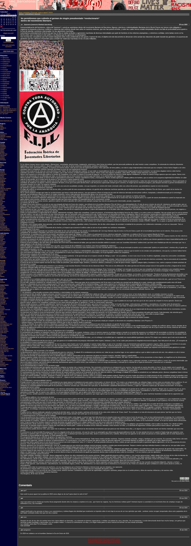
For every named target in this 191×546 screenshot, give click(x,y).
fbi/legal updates (5, 383)
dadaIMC (2, 394)
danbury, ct (3, 304)
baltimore (3, 292)
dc (1, 305)
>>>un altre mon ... (6, 97)
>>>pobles (3, 91)
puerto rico (3, 247)
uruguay (2, 256)
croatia (2, 185)
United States (4, 285)
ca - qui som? (4, 113)
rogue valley (4, 344)
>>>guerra (3, 79)
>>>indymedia (4, 83)
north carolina (4, 331)
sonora (2, 253)
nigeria (2, 138)
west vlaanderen (5, 230)
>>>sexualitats (4, 95)
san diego (3, 345)
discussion (3, 381)
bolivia (2, 236)
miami (2, 320)
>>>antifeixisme (5, 62)
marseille (3, 207)
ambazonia (3, 134)
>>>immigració (4, 81)
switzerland (3, 226)
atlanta (2, 289)
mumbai (2, 282)
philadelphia (4, 337)
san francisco (4, 347)
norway (2, 213)
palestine (3, 373)
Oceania (2, 260)
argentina (3, 234)
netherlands (3, 210)
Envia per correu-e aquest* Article (42, 12)
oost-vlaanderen (5, 214)
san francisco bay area (7, 348)
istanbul (2, 198)
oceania (2, 272)
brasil (1, 237)
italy (1, 200)
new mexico (3, 328)
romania (2, 220)
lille (1, 204)
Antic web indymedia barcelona (8, 45)
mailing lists (3, 386)
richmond (3, 341)
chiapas (2, 239)
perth (1, 273)
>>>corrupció (4, 64)
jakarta (2, 268)
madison (2, 317)
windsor (2, 158)
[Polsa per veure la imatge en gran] (41, 69)
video (1, 129)
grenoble (3, 194)
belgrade (3, 181)
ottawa (2, 151)
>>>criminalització (5, 66)
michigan (3, 321)
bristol (2, 183)
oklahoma (3, 335)
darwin (2, 266)
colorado (2, 302)
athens (2, 175)
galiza (2, 191)
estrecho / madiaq (5, 136)
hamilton (2, 145)
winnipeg (3, 160)
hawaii (2, 307)
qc (1, 167)
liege (1, 203)
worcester (3, 366)
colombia (3, 242)
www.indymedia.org (6, 121)
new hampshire (4, 325)
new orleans (4, 330)
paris (1, 216)
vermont (2, 363)
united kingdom (4, 229)
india (1, 281)
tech (1, 389)
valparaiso (3, 258)
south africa (3, 139)
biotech (2, 377)
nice (1, 211)
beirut (2, 370)
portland (2, 340)
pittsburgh (3, 338)
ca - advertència (5, 107)
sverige (2, 224)
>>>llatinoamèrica (5, 87)
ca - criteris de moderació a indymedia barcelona (8, 111)
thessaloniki (3, 227)
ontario (2, 149)
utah (1, 361)
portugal (2, 219)
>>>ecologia (4, 70)
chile (1, 240)
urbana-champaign (6, 360)
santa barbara (4, 350)
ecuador (2, 243)
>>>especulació (5, 73)
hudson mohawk (5, 309)
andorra (2, 173)
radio (1, 126)
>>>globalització (5, 77)
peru (1, 246)
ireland (2, 197)
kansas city (3, 314)
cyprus (2, 187)
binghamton (3, 294)
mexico (2, 245)
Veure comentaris (24, 12)
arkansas (3, 288)
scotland (2, 223)
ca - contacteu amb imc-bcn (8, 109)
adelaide (2, 262)
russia (2, 222)
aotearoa (3, 263)
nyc (1, 334)
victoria (2, 157)
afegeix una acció (8, 33)
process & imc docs (6, 387)
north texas (3, 332)
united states (4, 358)
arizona (2, 286)
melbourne (3, 271)
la (0, 315)
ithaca (2, 312)
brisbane (2, 265)
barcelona (3, 178)
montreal (2, 148)
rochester (3, 343)
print (1, 125)
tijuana (2, 255)
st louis (2, 354)
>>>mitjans (3, 89)
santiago (2, 252)
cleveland (3, 301)
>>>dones (3, 68)
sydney (2, 276)
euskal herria (4, 190)
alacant (2, 171)
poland (2, 217)
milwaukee (3, 322)
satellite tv (3, 128)
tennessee (3, 357)
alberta (2, 144)
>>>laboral (3, 85)
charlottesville (4, 298)
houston (2, 308)
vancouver (3, 155)
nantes (2, 209)
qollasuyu (3, 249)
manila (2, 165)
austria (2, 177)
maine (2, 318)
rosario (2, 250)
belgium (2, 180)
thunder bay (3, 154)
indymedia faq (4, 384)
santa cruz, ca (4, 351)
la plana (2, 201)
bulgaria (2, 184)
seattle (2, 353)
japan (2, 164)
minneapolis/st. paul (6, 324)
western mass (4, 364)
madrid (2, 206)
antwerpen (3, 174)
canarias (2, 135)
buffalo (2, 296)
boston (2, 295)
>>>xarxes (3, 99)
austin (2, 291)
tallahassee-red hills (6, 356)
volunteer (3, 390)
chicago (2, 299)
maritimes (3, 147)
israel (1, 371)
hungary (2, 196)
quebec (2, 152)
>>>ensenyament (5, 72)
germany (2, 193)
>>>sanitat (3, 93)
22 (13, 22)
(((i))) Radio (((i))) (8, 51)
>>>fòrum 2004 (5, 75)
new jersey (3, 327)
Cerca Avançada (8, 42)
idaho (2, 311)
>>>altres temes (5, 60)
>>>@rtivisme (4, 58)
